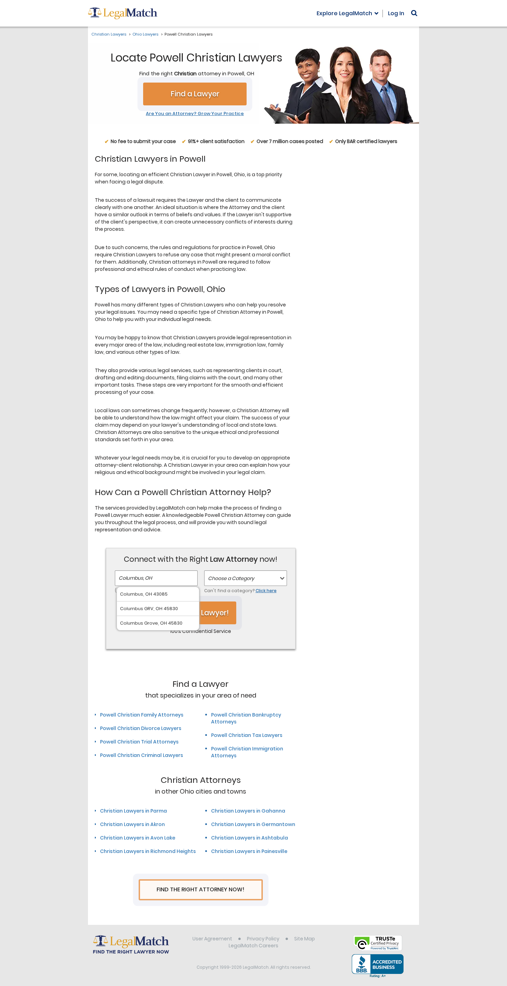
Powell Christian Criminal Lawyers (141, 755)
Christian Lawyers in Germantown (253, 824)
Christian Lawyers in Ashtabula (249, 837)
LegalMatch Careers (253, 945)
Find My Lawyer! (200, 613)
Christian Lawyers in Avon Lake (137, 837)
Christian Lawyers (108, 34)
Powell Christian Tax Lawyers (246, 735)
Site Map (304, 938)
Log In (396, 13)
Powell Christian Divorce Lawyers (140, 728)
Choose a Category (231, 578)
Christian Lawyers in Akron (132, 824)
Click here (266, 591)
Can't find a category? (240, 591)
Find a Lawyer (195, 94)
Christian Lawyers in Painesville (249, 851)
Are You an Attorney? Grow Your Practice (195, 114)
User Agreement (212, 938)
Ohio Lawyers (145, 34)
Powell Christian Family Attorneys (141, 714)
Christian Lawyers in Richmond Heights (148, 851)
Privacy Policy (263, 938)
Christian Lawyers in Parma (133, 810)
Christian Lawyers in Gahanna (248, 810)
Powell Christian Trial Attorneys (139, 741)
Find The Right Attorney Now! (201, 889)
